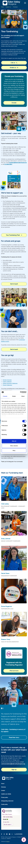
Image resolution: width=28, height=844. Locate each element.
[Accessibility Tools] (23, 839)
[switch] (24, 425)
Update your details (6, 794)
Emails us (13, 68)
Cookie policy (4, 804)
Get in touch (14, 284)
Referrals (3, 787)
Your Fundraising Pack (13, 235)
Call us (13, 63)
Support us (8, 7)
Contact (3, 790)
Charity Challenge (7, 381)
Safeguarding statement (7, 801)
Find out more (14, 671)
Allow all (14, 441)
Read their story (14, 737)
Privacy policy (4, 797)
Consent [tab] (5, 396)
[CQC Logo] (7, 812)
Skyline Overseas (7, 380)
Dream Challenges (7, 385)
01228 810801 (19, 834)
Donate (14, 103)
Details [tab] (14, 396)
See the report (7, 824)
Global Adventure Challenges (10, 383)
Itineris (8, 841)
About (2, 783)
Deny (14, 450)
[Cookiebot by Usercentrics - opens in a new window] (20, 392)
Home (2, 7)
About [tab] (23, 396)
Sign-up (14, 770)
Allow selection (14, 445)
